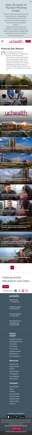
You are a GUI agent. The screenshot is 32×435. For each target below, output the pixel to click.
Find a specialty (13, 349)
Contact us (12, 403)
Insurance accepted (15, 351)
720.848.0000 (15, 302)
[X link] (19, 291)
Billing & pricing (13, 353)
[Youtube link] (23, 291)
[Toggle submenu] (2, 41)
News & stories (13, 378)
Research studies (14, 371)
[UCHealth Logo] (14, 295)
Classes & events (14, 366)
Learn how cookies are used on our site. (16, 425)
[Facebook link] (16, 291)
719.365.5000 (15, 316)
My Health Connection (15, 339)
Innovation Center (14, 396)
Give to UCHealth (14, 394)
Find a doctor (13, 344)
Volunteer (12, 391)
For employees (13, 374)
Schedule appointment (15, 341)
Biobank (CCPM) (14, 401)
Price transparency (14, 356)
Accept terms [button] (16, 428)
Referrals (11, 369)
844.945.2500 (15, 325)
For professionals (14, 376)
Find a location (13, 346)
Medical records (13, 364)
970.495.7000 (15, 309)
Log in (28, 41)
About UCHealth (14, 386)
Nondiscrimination (14, 399)
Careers (11, 389)
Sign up (5, 286)
